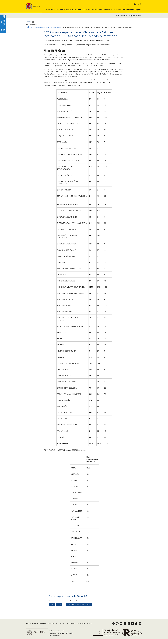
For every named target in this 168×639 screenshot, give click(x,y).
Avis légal (43, 623)
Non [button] (59, 604)
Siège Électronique (135, 15)
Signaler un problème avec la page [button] (79, 604)
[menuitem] (50, 9)
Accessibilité (71, 623)
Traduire (29, 22)
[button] (123, 4)
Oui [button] (52, 604)
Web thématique (121, 15)
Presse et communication (41, 27)
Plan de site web (53, 623)
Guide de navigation (32, 623)
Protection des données (84, 623)
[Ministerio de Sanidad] (33, 5)
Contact (62, 623)
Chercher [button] (136, 4)
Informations (55, 27)
